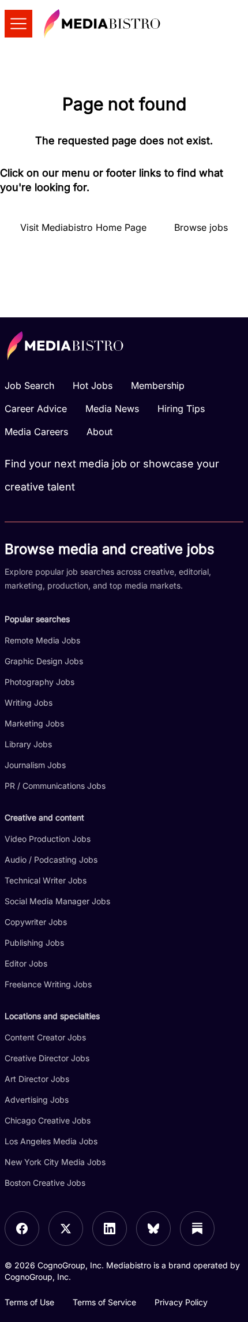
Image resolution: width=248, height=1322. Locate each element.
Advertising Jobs (37, 1099)
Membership (158, 385)
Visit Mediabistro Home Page (83, 227)
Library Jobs (28, 744)
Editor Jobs (26, 963)
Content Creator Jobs (45, 1037)
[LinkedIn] (109, 1228)
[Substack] (197, 1228)
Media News (112, 408)
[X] (65, 1228)
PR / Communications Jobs (55, 786)
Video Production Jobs (48, 839)
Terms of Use (29, 1302)
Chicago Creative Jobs (48, 1120)
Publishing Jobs (34, 943)
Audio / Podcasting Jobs (51, 859)
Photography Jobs (39, 682)
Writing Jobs (28, 702)
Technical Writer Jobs (46, 880)
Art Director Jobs (37, 1079)
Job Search (29, 385)
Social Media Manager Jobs (57, 901)
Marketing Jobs (34, 723)
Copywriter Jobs (36, 922)
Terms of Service (104, 1302)
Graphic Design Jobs (44, 661)
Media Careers (36, 431)
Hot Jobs (92, 385)
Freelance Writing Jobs (48, 984)
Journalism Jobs (35, 765)
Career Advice (36, 408)
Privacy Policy (181, 1302)
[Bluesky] (153, 1228)
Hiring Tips (181, 408)
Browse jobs (201, 227)
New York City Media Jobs (55, 1162)
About (99, 431)
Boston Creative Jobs (45, 1183)
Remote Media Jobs (42, 640)
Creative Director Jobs (47, 1058)
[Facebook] (22, 1228)
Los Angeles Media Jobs (51, 1141)
